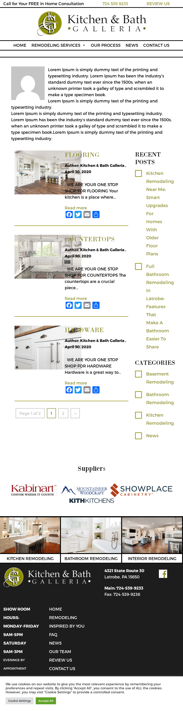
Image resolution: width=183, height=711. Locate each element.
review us (60, 660)
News (152, 435)
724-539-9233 (129, 588)
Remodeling (63, 617)
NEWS (132, 45)
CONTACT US (156, 45)
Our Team (60, 651)
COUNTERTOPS (90, 239)
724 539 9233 (115, 3)
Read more (76, 207)
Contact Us (62, 668)
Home (55, 609)
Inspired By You (67, 626)
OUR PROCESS (106, 45)
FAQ (53, 634)
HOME (19, 45)
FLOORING (82, 154)
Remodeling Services (55, 45)
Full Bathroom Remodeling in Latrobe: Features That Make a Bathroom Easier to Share (160, 306)
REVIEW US (158, 3)
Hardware (84, 329)
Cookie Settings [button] (19, 701)
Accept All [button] (45, 701)
